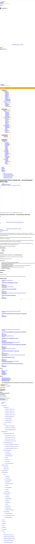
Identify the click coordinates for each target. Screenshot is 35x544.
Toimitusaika (4, 372)
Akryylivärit (7, 142)
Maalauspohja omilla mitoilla (9, 433)
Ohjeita (5, 101)
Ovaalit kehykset (7, 100)
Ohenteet (7, 500)
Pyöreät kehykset (7, 99)
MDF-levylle (21, 240)
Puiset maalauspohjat (7, 132)
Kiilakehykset (4, 90)
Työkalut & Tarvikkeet (6, 158)
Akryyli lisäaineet (4, 293)
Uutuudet (3, 167)
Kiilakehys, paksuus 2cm (7, 92)
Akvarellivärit (7, 144)
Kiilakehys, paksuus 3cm (7, 94)
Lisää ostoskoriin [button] (4, 291)
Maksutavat (3, 371)
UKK (4, 172)
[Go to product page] (18, 280)
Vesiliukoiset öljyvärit (7, 146)
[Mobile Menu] (0, 0)
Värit (4, 141)
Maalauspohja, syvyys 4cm (7, 115)
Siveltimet (6, 151)
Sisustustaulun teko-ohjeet (7, 176)
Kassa (6, 399)
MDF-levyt (7, 459)
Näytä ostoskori (2, 399)
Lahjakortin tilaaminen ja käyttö (8, 175)
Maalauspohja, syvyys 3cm (7, 113)
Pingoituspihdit (8, 507)
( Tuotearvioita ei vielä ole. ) (4, 230)
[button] (1, 2)
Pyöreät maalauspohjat (7, 117)
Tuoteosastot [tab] (4, 402)
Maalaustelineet (4, 139)
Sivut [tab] (2, 403)
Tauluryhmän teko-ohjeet (7, 177)
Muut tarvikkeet (6, 159)
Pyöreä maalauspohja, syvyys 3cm (7, 121)
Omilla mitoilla (6, 136)
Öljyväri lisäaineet (6, 148)
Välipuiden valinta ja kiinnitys (8, 106)
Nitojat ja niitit (7, 156)
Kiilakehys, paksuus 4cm (7, 95)
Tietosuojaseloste (4, 373)
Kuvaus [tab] (3, 249)
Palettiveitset (7, 154)
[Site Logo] (3, 1)
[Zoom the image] (17, 44)
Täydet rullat (6, 466)
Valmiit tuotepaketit (7, 163)
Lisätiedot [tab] (3, 250)
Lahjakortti (3, 170)
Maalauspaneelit (8, 453)
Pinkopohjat (7, 126)
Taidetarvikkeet (4, 140)
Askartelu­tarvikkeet (6, 160)
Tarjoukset (3, 168)
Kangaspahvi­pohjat (9, 455)
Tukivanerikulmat (8, 422)
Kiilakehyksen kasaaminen (7, 104)
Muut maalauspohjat (7, 125)
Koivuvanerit (7, 130)
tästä (6, 243)
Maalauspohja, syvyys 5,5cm (7, 116)
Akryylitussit (7, 143)
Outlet (3, 169)
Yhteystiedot (3, 374)
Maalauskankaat (5, 465)
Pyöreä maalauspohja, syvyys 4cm (7, 124)
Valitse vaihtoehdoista (5, 353)
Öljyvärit (6, 485)
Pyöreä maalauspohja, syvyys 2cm (7, 119)
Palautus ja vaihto (4, 370)
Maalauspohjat (4, 109)
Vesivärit (6, 149)
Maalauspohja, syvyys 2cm (7, 112)
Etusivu (3, 519)
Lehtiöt (6, 129)
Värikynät (6, 150)
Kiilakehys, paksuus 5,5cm (7, 97)
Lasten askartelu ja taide (9, 515)
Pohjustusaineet (7, 153)
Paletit (6, 155)
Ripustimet (6, 152)
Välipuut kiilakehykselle (7, 98)
